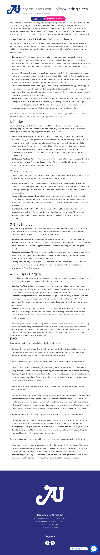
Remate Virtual (55, 19)
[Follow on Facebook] (47, 543)
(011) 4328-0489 (51, 524)
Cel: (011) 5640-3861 (50, 527)
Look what (37, 234)
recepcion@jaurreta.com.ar (52, 521)
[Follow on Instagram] (52, 543)
